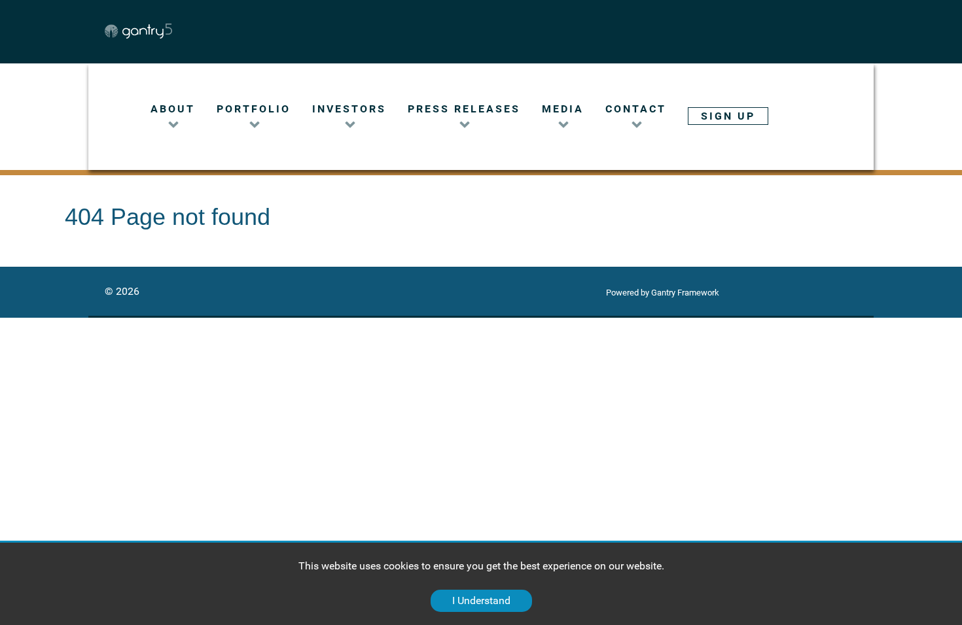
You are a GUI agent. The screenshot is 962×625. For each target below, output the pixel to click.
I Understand (481, 600)
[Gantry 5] (180, 31)
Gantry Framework (685, 292)
